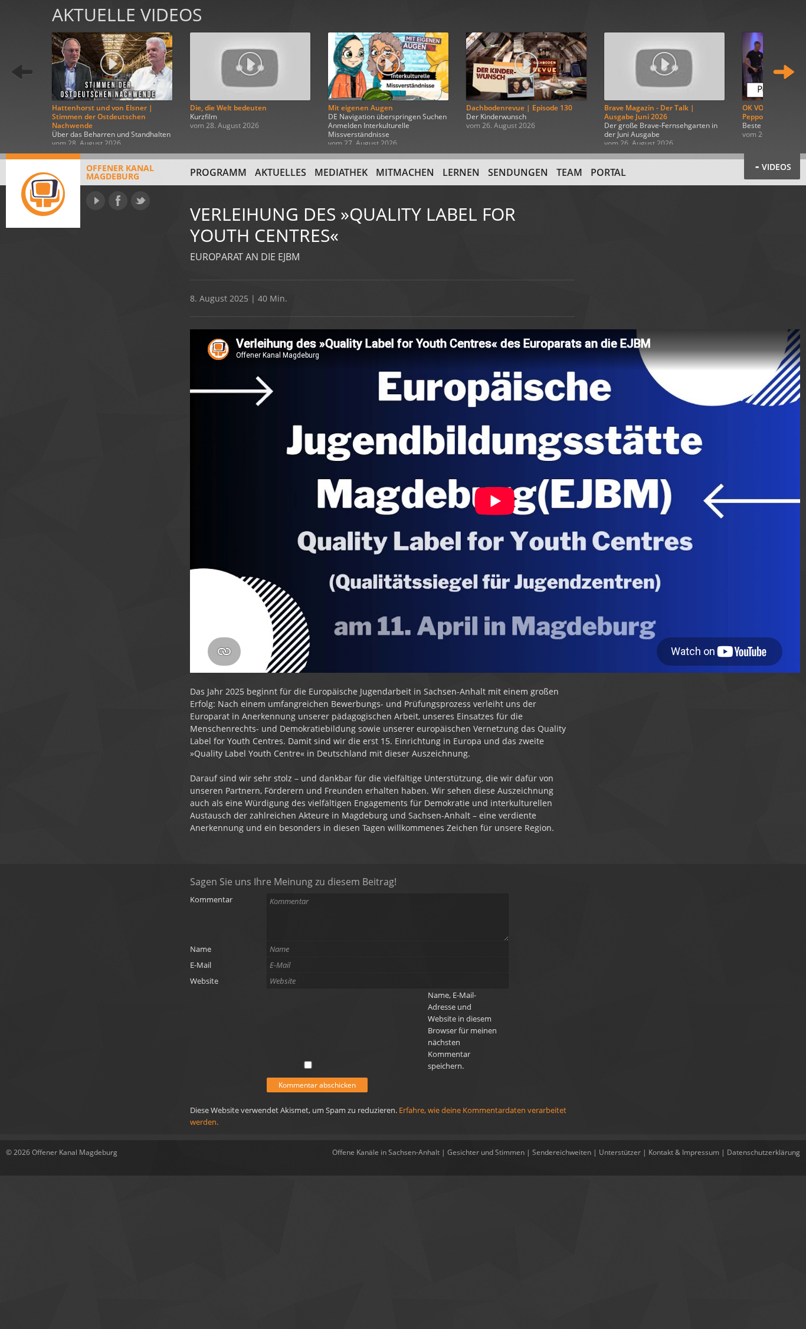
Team (569, 172)
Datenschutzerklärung (763, 1152)
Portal (608, 172)
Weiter (783, 72)
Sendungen (518, 172)
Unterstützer (620, 1152)
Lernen (461, 172)
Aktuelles (280, 172)
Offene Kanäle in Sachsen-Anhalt (386, 1152)
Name (200, 949)
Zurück (22, 72)
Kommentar (211, 899)
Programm (218, 172)
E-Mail (200, 965)
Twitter (140, 200)
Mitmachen (405, 172)
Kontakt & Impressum (683, 1152)
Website (204, 981)
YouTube (95, 200)
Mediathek (341, 172)
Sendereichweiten (561, 1152)
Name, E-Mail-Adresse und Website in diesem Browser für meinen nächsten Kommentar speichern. (462, 1030)
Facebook (118, 200)
